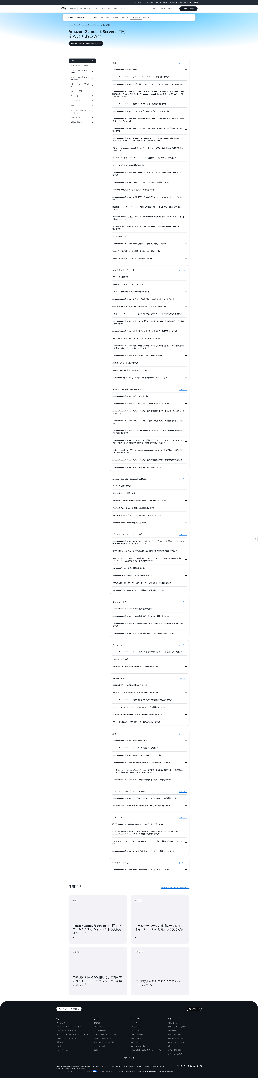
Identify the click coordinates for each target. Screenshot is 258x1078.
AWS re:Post (172, 1031)
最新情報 (59, 1042)
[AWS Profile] (196, 2)
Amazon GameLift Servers (90, 25)
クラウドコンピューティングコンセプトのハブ (73, 1034)
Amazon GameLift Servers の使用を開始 (175, 887)
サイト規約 (71, 1071)
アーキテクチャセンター (102, 1038)
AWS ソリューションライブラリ (105, 1034)
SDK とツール (135, 1027)
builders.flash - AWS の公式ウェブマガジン (146, 1050)
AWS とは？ (60, 1023)
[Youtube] (194, 1066)
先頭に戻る (128, 1058)
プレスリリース (62, 1050)
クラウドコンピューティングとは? (68, 1027)
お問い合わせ (172, 1023)
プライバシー (60, 1071)
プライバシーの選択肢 (85, 1071)
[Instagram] (188, 1066)
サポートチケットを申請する (178, 1027)
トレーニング (98, 1027)
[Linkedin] (184, 1066)
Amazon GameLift (74, 25)
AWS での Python (137, 1034)
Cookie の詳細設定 (106, 1071)
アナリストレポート (101, 1046)
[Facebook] (181, 1066)
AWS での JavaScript (138, 1046)
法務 (169, 1046)
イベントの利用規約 (175, 1054)
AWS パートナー (99, 1050)
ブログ (58, 1046)
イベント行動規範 (174, 1050)
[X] (178, 1066)
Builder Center (136, 1023)
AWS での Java (136, 1038)
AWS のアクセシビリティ (177, 1042)
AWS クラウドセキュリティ (66, 1038)
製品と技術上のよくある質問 (104, 1042)
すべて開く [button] (183, 63)
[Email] (201, 1066)
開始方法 (97, 1023)
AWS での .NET (136, 1031)
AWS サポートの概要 (175, 1038)
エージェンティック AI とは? (66, 1031)
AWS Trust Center (100, 1031)
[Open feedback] (256, 539)
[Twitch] (191, 1066)
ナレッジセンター (174, 1034)
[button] (85, 9)
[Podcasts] (197, 1066)
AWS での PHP (136, 1042)
